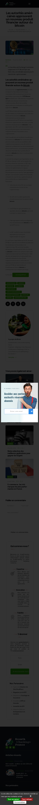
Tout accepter (13, 799)
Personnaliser (19, 802)
